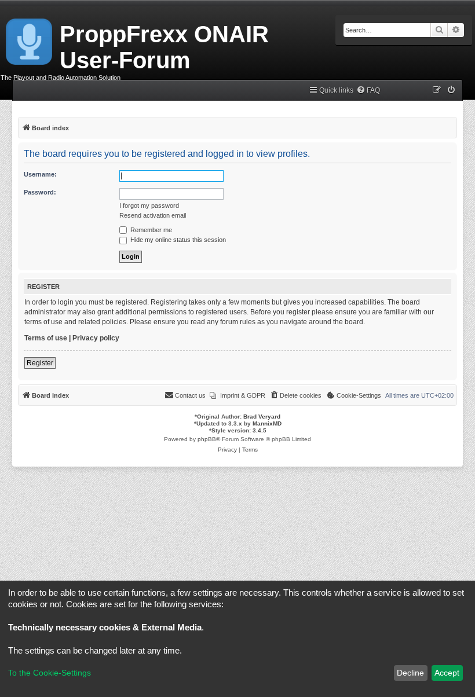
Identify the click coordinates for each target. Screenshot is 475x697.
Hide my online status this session (177, 239)
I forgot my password (149, 205)
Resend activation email (152, 215)
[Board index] (30, 39)
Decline (410, 672)
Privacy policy (95, 338)
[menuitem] (368, 90)
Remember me (150, 229)
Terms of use (45, 338)
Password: (40, 192)
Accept (446, 672)
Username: (40, 174)
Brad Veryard (261, 416)
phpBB (207, 439)
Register (40, 363)
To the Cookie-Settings (49, 672)
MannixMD (267, 423)
